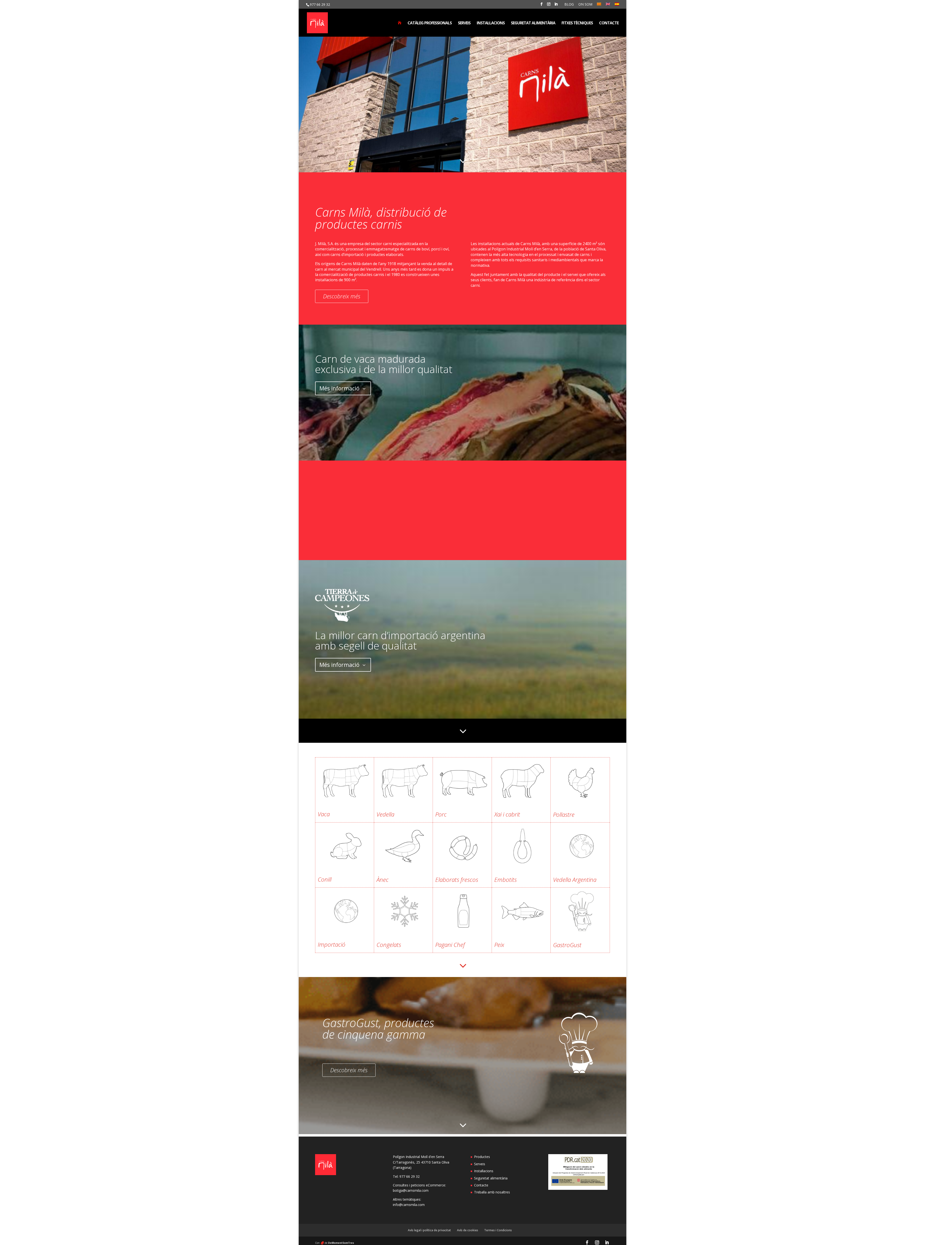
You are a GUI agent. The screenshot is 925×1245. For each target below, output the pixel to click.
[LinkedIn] (556, 5)
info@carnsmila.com (409, 1204)
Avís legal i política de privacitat (429, 1230)
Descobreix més (341, 296)
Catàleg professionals (430, 23)
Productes (482, 1156)
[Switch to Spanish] (617, 6)
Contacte (609, 23)
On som (585, 5)
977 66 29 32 (320, 4)
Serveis (464, 23)
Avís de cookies (467, 1230)
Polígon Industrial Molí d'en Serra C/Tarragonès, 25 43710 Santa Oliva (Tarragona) (421, 1162)
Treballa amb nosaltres (492, 1192)
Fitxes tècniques (577, 23)
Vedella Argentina (574, 880)
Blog (569, 5)
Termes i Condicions (498, 1230)
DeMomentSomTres (341, 1243)
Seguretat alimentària (533, 23)
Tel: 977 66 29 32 (406, 1176)
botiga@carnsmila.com (411, 1190)
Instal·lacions (491, 23)
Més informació (339, 388)
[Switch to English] (608, 6)
